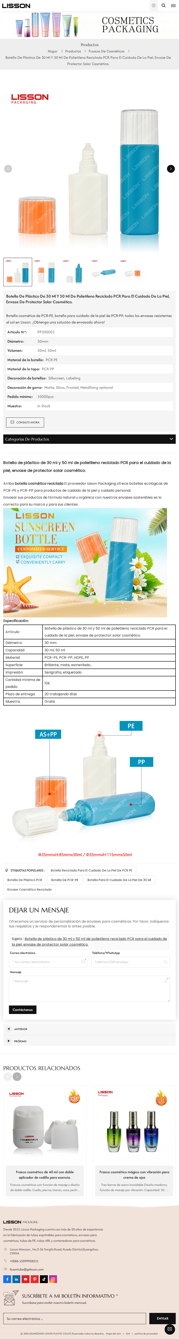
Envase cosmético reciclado (29, 889)
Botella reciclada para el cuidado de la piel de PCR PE (91, 870)
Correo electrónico (22, 952)
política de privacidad (146, 1333)
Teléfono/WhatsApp (106, 952)
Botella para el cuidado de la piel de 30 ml (119, 880)
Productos (73, 51)
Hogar (53, 51)
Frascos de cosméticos (106, 51)
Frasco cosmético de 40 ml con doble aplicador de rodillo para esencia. (45, 1174)
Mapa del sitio (113, 1333)
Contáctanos (23, 1009)
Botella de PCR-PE (64, 880)
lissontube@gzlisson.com (27, 1269)
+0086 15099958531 (24, 1261)
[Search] (163, 5)
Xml (128, 1333)
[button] (171, 169)
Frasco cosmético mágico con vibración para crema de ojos (134, 1174)
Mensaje (15, 972)
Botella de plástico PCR (24, 880)
